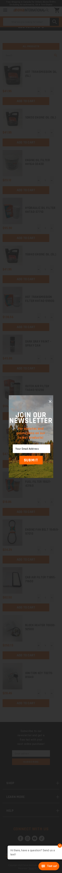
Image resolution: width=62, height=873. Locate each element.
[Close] (50, 401)
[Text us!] (49, 866)
